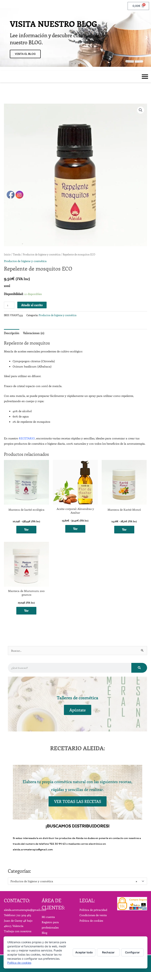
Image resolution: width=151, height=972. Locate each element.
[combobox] (77, 881)
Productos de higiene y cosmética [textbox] (73, 881)
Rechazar (108, 952)
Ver (75, 529)
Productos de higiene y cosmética (57, 315)
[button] (4, 37)
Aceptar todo (84, 952)
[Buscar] (139, 668)
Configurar (132, 952)
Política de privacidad (93, 910)
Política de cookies (91, 920)
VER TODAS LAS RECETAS (77, 801)
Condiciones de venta (93, 915)
